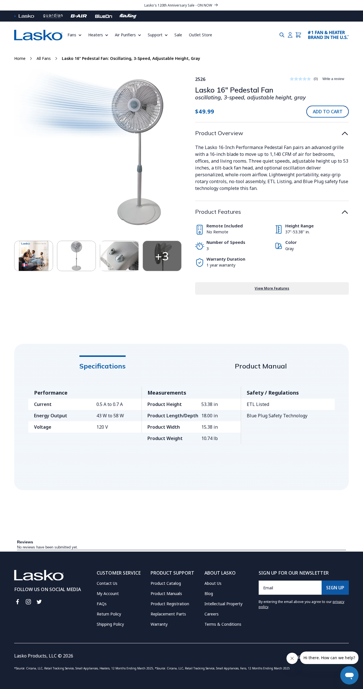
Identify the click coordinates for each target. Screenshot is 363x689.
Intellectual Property (223, 603)
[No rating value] (302, 79)
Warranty (159, 624)
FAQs (102, 603)
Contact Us (107, 583)
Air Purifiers (125, 34)
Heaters (95, 34)
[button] (76, 35)
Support (155, 34)
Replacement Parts (168, 614)
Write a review (333, 79)
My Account (108, 593)
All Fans (44, 58)
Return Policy (109, 614)
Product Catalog (166, 583)
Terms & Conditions (222, 624)
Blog (208, 593)
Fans (71, 34)
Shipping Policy (110, 624)
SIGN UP (335, 588)
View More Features (272, 288)
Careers (211, 614)
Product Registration (170, 603)
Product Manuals (166, 593)
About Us (212, 583)
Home (20, 58)
